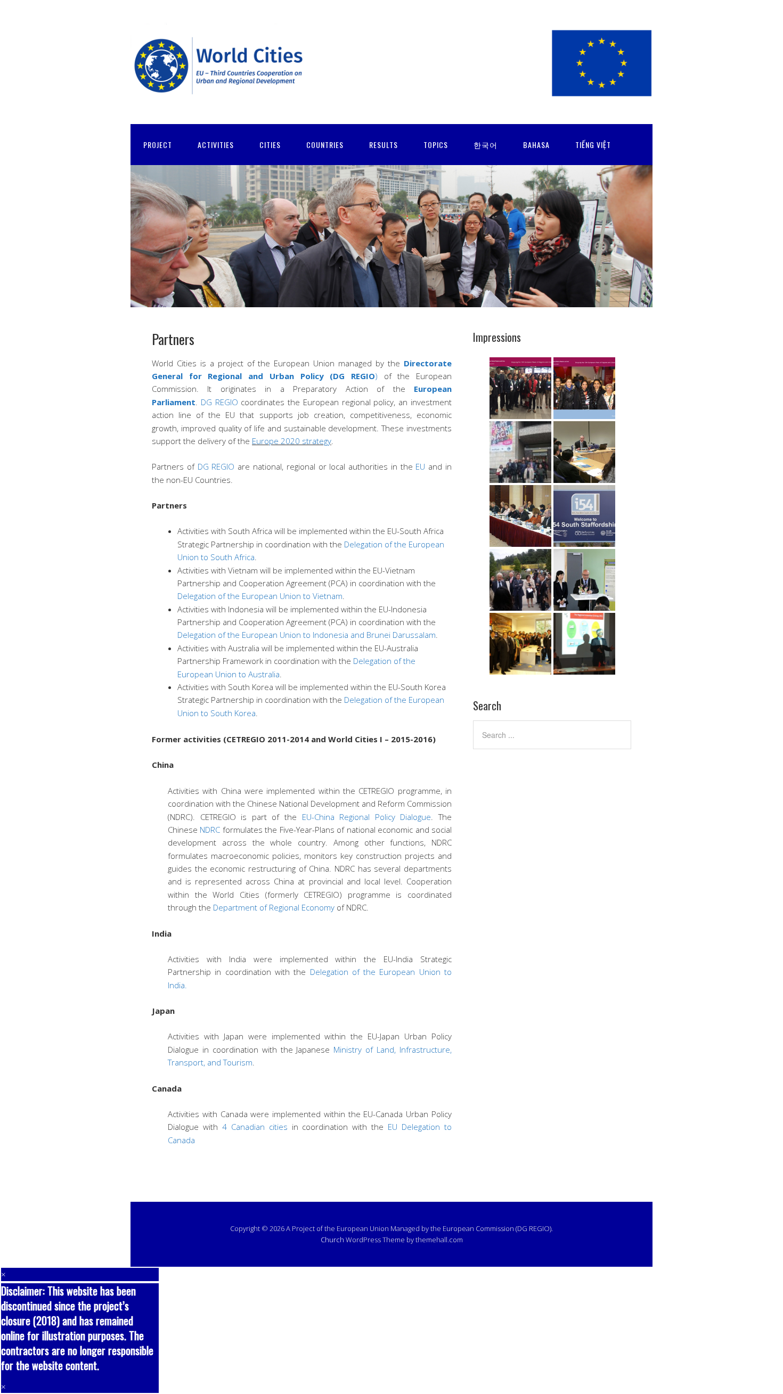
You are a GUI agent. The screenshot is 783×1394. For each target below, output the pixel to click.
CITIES (270, 144)
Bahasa (536, 144)
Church (332, 1239)
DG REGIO (221, 402)
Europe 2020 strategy (291, 441)
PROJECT (157, 144)
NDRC (210, 829)
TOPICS (435, 144)
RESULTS (383, 144)
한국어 (485, 144)
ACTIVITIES (216, 144)
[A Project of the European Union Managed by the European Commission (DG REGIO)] (391, 91)
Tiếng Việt (593, 144)
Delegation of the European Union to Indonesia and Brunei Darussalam (306, 634)
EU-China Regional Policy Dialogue (366, 816)
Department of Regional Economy (275, 907)
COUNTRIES (325, 144)
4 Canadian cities (257, 1126)
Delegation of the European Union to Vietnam (259, 596)
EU (420, 466)
